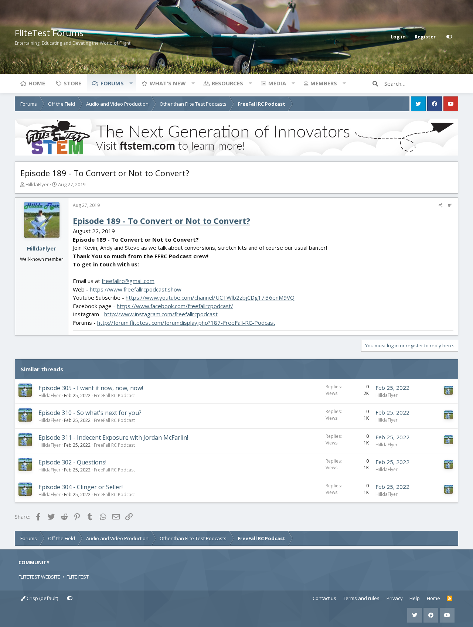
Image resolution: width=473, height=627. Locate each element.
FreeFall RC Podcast (114, 395)
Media (277, 83)
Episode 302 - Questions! (72, 462)
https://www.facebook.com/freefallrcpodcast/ (175, 306)
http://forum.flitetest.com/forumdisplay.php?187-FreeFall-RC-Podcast (186, 322)
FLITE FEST (78, 576)
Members (323, 83)
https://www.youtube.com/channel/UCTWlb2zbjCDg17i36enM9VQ (210, 297)
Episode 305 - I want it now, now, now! (90, 388)
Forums (112, 83)
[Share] (440, 205)
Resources (227, 83)
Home (36, 83)
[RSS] (450, 598)
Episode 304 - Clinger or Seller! (80, 487)
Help (414, 598)
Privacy (395, 598)
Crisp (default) (41, 598)
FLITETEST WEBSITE (39, 576)
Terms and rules (361, 598)
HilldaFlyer (37, 184)
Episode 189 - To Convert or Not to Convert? (161, 220)
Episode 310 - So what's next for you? (90, 413)
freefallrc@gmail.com (128, 280)
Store (72, 83)
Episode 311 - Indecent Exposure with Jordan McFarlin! (113, 437)
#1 (450, 205)
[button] (131, 83)
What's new (168, 83)
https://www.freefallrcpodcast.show (135, 289)
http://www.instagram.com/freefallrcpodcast (161, 314)
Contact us (324, 598)
